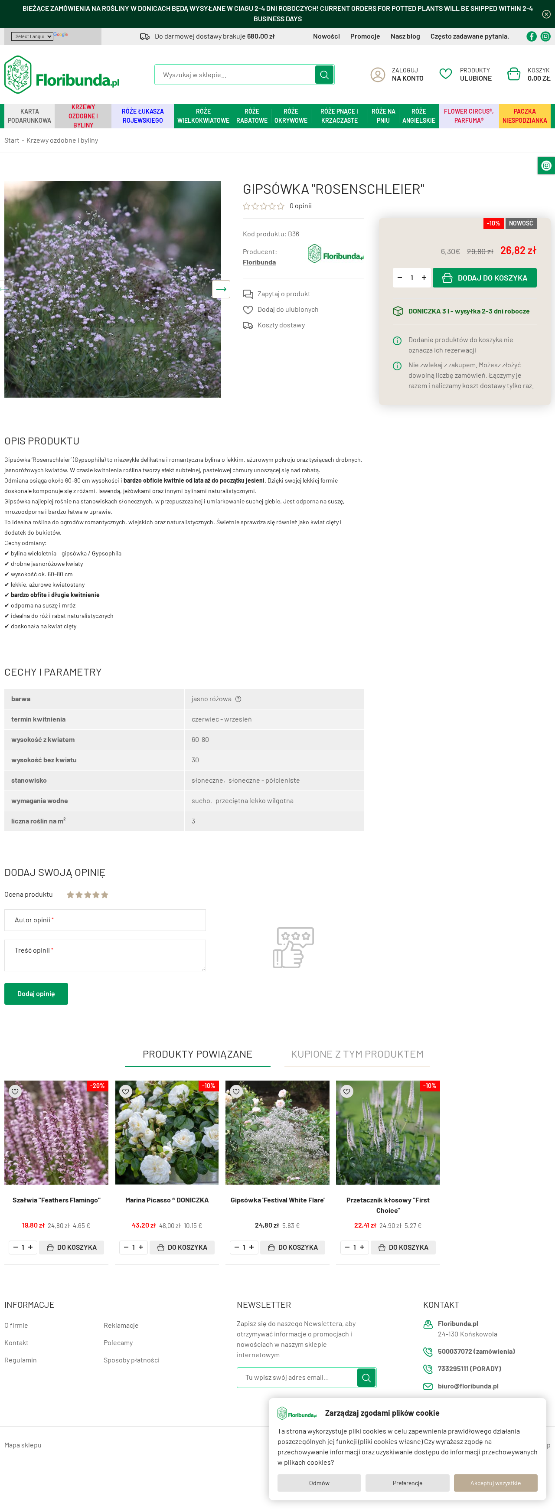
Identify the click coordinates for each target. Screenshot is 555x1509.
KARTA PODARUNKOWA (29, 116)
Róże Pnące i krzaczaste (339, 116)
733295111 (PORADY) (469, 1368)
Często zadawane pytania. (470, 36)
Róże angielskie (418, 116)
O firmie (16, 1325)
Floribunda (259, 262)
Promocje (365, 36)
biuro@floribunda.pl (468, 1386)
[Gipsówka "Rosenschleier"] (112, 289)
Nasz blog (405, 36)
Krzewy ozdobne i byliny (83, 116)
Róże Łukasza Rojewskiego (143, 116)
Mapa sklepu (23, 1445)
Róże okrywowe (290, 116)
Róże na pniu (383, 116)
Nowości (326, 36)
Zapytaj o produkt (284, 293)
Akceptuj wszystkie (495, 1483)
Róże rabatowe (252, 116)
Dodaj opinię (36, 993)
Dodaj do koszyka (493, 278)
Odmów (319, 1483)
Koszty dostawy (281, 325)
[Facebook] (531, 36)
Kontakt (16, 1342)
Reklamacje (121, 1325)
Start (12, 140)
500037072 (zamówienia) (476, 1351)
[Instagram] (545, 36)
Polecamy (118, 1342)
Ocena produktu (28, 894)
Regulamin (20, 1360)
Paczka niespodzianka (525, 116)
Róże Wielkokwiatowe (203, 116)
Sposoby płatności (132, 1360)
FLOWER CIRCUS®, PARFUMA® (469, 116)
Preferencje (407, 1483)
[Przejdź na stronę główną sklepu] (61, 75)
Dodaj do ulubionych (288, 309)
